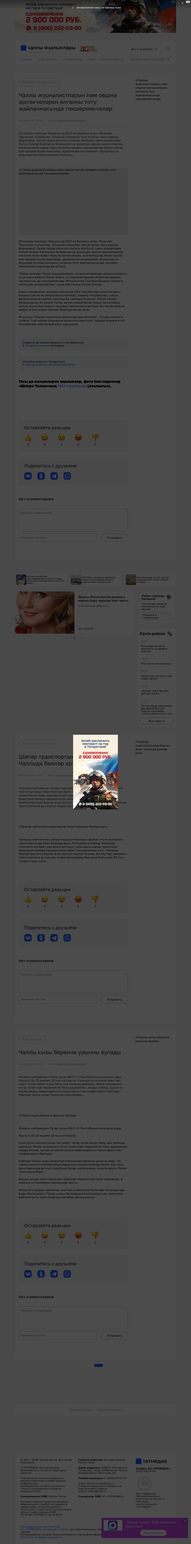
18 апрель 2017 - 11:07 (30, 775)
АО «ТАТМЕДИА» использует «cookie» (45, 1529)
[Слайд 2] (70, 638)
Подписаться (153, 1533)
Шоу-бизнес (48, 59)
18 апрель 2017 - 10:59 (31, 1064)
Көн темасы (32, 1039)
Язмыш (26, 59)
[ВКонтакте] (28, 476)
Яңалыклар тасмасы (39, 82)
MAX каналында (72, 386)
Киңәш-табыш (112, 59)
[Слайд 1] (67, 638)
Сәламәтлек (73, 59)
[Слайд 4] (78, 638)
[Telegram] (54, 476)
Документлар (81, 1410)
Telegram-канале (37, 345)
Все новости (157, 720)
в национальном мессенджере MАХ (48, 364)
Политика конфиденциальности (41, 1537)
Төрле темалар (109, 1410)
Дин (92, 59)
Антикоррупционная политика (40, 1526)
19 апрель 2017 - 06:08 (31, 120)
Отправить (114, 538)
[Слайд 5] (81, 638)
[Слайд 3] (74, 638)
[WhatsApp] (67, 476)
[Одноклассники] (41, 476)
